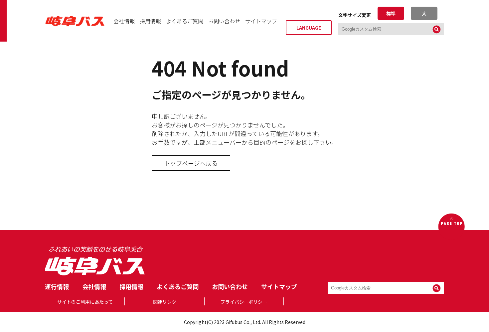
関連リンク (164, 301)
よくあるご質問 (184, 21)
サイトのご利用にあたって (85, 301)
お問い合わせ (224, 21)
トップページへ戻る (191, 163)
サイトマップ (261, 21)
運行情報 (57, 286)
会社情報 (124, 21)
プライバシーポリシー (244, 301)
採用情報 (150, 21)
